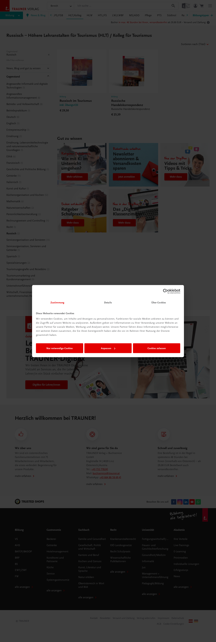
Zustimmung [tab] (57, 302)
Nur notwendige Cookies (59, 348)
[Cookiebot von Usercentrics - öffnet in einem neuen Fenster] (165, 291)
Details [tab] (108, 302)
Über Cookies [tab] (158, 302)
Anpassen (106, 348)
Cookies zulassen (156, 348)
